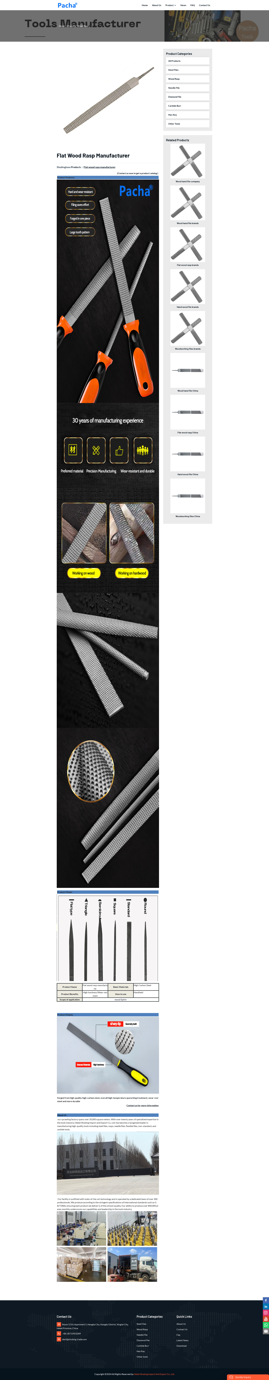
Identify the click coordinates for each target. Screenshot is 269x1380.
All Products (174, 60)
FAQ (192, 5)
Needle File (174, 87)
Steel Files (173, 69)
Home (145, 5)
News (183, 5)
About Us (156, 5)
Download (182, 1345)
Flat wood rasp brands (188, 265)
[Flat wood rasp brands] (187, 244)
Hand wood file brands (188, 307)
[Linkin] (266, 1306)
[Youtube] (266, 1319)
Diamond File (174, 96)
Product (169, 5)
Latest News (182, 1340)
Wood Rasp (82, 26)
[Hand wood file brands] (187, 286)
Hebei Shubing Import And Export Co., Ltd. (154, 1374)
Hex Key (172, 114)
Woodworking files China (188, 516)
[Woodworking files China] (187, 495)
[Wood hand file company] (187, 160)
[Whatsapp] (266, 1325)
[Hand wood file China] (187, 453)
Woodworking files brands (188, 348)
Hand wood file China (188, 474)
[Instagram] (266, 1313)
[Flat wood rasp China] (187, 411)
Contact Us (204, 5)
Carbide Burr (174, 105)
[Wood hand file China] (187, 370)
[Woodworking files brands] (187, 328)
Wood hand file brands (188, 223)
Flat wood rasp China (188, 432)
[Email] (266, 1331)
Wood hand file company (188, 181)
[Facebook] (266, 1300)
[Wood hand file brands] (187, 202)
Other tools (174, 123)
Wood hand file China (188, 390)
